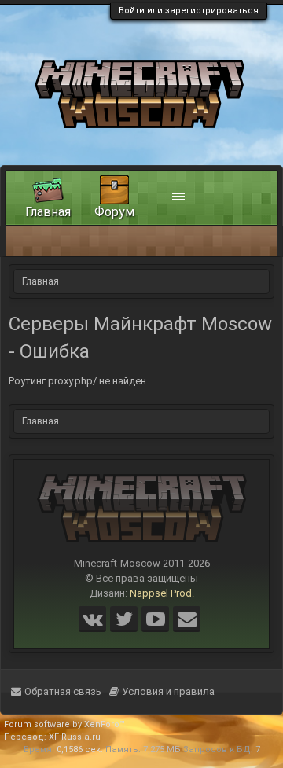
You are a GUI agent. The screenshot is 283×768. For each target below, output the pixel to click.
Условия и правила (168, 691)
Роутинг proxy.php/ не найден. (79, 381)
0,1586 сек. (80, 749)
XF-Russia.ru (75, 737)
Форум (114, 211)
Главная (48, 211)
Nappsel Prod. (162, 593)
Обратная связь (62, 691)
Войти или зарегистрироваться (189, 11)
